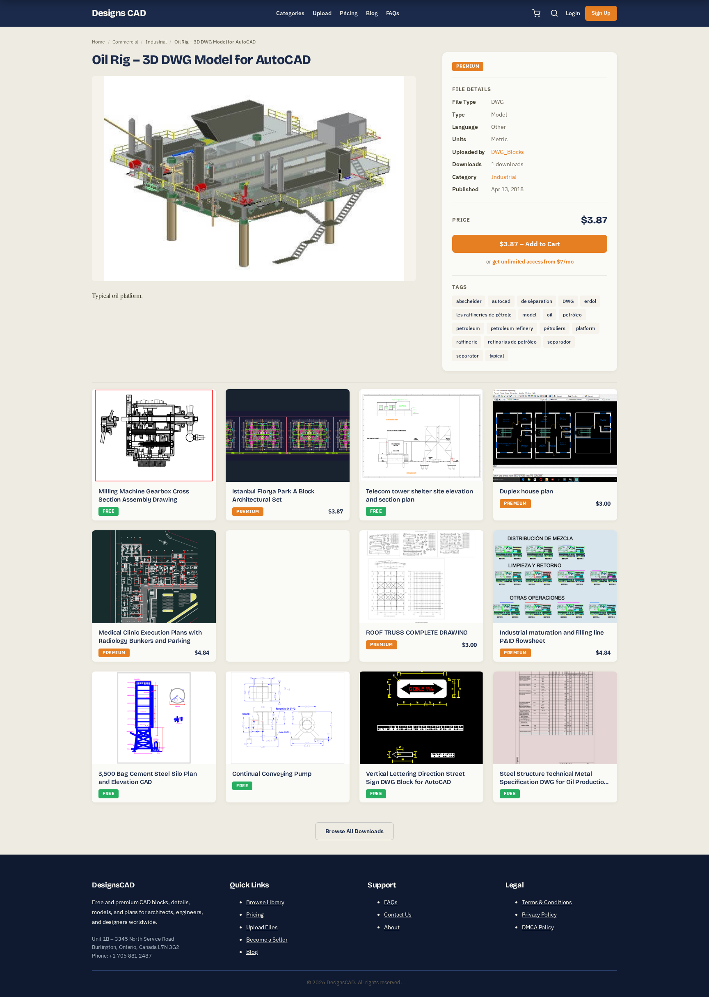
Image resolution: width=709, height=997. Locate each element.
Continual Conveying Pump (271, 773)
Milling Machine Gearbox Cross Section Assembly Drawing (143, 495)
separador (559, 342)
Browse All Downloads (354, 831)
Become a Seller (267, 939)
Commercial (125, 42)
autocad (501, 301)
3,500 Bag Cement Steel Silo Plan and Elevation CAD (147, 778)
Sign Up (601, 12)
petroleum (468, 328)
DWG (568, 301)
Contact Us (398, 914)
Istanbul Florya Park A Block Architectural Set (273, 495)
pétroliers (554, 328)
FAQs (391, 902)
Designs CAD (119, 13)
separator (467, 356)
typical (496, 356)
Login (573, 13)
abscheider (468, 301)
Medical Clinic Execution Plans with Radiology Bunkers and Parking (150, 636)
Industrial (156, 42)
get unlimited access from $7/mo (533, 261)
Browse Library (265, 902)
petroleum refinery (512, 328)
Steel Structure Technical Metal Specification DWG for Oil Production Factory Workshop (553, 781)
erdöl (590, 301)
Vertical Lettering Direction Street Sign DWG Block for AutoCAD (415, 778)
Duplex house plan (526, 491)
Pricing (254, 914)
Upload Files (262, 927)
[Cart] (536, 13)
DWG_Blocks (507, 152)
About (392, 927)
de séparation (536, 301)
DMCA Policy (538, 927)
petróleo (572, 315)
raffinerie (466, 342)
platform (585, 328)
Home (98, 42)
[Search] (554, 13)
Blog (252, 952)
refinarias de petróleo (512, 342)
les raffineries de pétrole (483, 315)
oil (549, 315)
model (529, 315)
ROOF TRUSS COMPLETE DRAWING (417, 632)
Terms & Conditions (547, 902)
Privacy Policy (539, 914)
